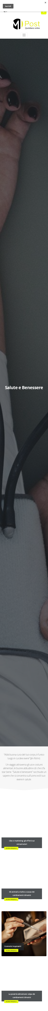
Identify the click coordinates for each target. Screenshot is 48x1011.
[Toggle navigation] (24, 35)
